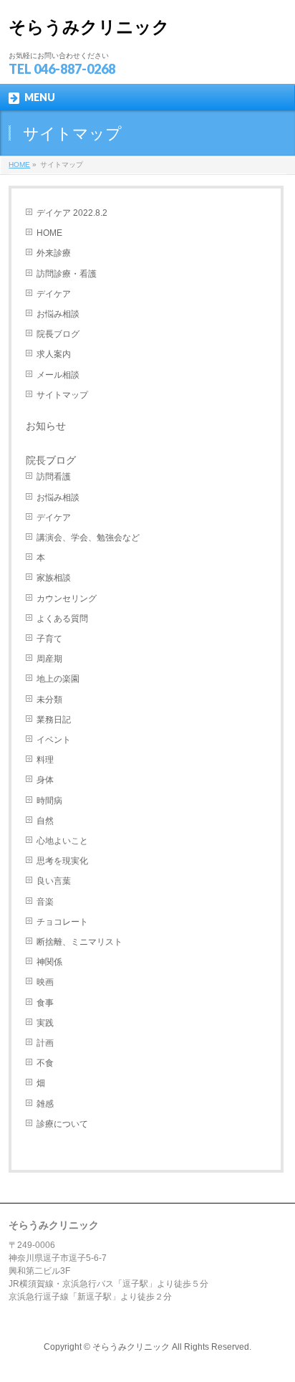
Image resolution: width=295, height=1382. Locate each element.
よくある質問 (62, 619)
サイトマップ (62, 395)
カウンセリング (67, 599)
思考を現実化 (62, 861)
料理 (45, 760)
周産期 (49, 659)
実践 (45, 1023)
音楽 (45, 902)
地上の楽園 (58, 679)
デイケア (54, 294)
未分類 (49, 700)
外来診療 (54, 253)
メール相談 (58, 375)
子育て (49, 639)
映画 (45, 982)
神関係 (49, 962)
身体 (45, 780)
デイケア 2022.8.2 (72, 213)
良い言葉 (54, 881)
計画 (45, 1043)
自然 (45, 821)
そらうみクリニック (89, 27)
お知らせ (46, 426)
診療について (62, 1124)
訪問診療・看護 (67, 274)
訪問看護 (54, 477)
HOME (49, 233)
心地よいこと (62, 841)
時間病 (49, 801)
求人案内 (54, 354)
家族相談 (54, 578)
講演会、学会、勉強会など (88, 538)
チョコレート (62, 922)
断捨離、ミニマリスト (79, 942)
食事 (45, 1003)
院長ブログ (58, 334)
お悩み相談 (58, 314)
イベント (54, 740)
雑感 (45, 1104)
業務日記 (54, 720)
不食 (45, 1063)
